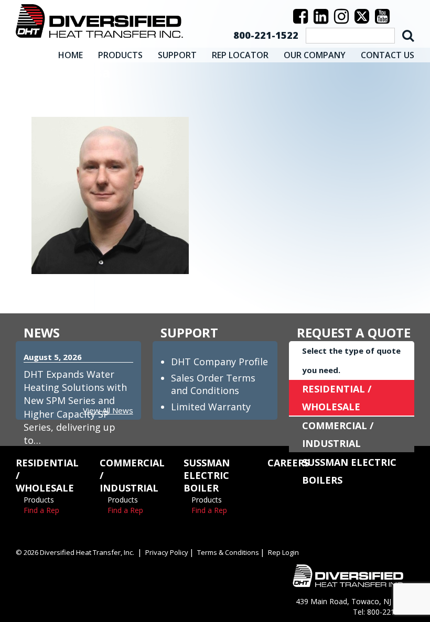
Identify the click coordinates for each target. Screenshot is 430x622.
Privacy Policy (166, 552)
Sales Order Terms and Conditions (213, 384)
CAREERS (288, 462)
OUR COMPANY (315, 55)
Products (39, 500)
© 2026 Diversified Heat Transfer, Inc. (75, 552)
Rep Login (283, 552)
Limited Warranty (211, 406)
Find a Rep (41, 510)
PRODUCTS (120, 55)
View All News (108, 410)
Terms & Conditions (228, 552)
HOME (70, 55)
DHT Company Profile (219, 361)
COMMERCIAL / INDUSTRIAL (337, 434)
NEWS (42, 332)
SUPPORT (177, 55)
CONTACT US (387, 55)
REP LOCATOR (240, 55)
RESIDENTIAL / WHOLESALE (336, 398)
